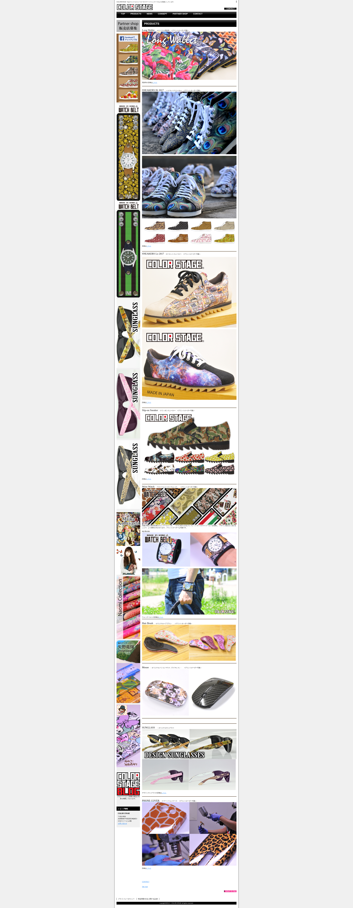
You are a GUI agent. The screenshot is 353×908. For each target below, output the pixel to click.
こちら (155, 82)
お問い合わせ (122, 823)
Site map (145, 886)
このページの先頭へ (230, 891)
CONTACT (230, 9)
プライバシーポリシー (126, 899)
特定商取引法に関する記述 (148, 899)
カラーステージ (151, 7)
